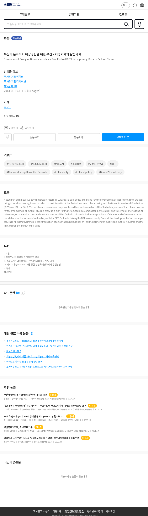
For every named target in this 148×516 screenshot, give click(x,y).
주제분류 (24, 14)
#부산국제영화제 (15, 164)
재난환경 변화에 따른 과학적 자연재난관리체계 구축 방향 (32, 356)
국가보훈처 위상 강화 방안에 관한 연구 (24, 361)
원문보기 (35, 137)
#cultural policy (83, 172)
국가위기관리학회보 (15, 81)
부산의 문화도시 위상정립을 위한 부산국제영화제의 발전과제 (34, 340)
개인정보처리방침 (74, 511)
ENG (142, 7)
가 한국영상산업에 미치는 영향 (25, 394)
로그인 (125, 5)
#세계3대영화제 (39, 164)
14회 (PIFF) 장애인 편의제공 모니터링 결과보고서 (34, 416)
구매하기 (121, 137)
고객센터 (134, 7)
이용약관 (57, 511)
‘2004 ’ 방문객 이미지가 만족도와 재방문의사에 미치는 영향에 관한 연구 (45, 405)
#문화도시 (59, 164)
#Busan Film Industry (110, 172)
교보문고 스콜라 (41, 511)
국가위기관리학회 (14, 76)
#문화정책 (76, 164)
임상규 (7, 107)
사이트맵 (110, 511)
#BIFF (113, 164)
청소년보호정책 (95, 511)
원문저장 (79, 137)
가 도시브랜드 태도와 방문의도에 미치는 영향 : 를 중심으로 (41, 437)
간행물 (123, 14)
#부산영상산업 (95, 164)
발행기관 (74, 14)
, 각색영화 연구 (18, 427)
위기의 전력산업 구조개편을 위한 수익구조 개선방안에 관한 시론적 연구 (39, 346)
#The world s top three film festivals (27, 172)
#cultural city (61, 172)
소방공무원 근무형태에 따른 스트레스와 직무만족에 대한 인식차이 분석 (39, 366)
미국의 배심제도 (13, 351)
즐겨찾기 (138, 28)
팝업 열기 (23, 293)
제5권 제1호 (10, 86)
